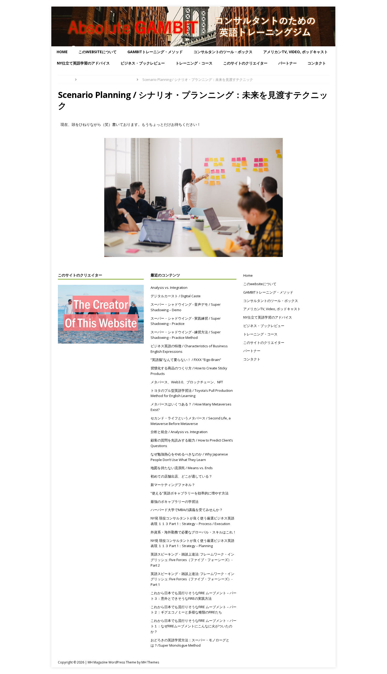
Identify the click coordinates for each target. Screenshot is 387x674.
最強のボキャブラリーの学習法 (175, 501)
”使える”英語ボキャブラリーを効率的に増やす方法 (190, 493)
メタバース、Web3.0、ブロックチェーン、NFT (187, 382)
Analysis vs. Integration (169, 287)
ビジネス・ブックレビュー (143, 63)
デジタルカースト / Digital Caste (176, 296)
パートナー (287, 63)
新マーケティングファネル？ (173, 484)
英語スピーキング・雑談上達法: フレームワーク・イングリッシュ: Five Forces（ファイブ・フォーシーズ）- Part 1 (192, 579)
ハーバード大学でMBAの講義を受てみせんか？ (187, 509)
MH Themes (150, 662)
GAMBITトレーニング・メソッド (155, 51)
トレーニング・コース (194, 63)
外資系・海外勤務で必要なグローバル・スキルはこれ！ (193, 532)
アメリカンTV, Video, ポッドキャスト (295, 51)
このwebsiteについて (97, 51)
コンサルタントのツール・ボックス (223, 51)
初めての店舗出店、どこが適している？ (181, 476)
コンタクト (316, 63)
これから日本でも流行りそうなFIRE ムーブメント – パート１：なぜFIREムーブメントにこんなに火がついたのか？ (193, 626)
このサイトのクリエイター (245, 63)
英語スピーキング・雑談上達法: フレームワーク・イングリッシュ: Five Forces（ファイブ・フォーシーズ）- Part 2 (192, 560)
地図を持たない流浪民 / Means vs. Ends (182, 467)
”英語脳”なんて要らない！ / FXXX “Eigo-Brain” (186, 359)
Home (62, 51)
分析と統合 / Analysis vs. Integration (179, 431)
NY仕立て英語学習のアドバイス (83, 63)
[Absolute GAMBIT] (193, 43)
